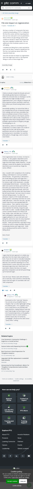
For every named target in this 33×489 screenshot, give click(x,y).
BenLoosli (7, 18)
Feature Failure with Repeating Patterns (13, 346)
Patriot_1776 (7, 151)
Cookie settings (19, 379)
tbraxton (6, 250)
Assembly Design (7, 65)
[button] (2, 3)
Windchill (3, 362)
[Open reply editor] (16, 77)
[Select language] (21, 3)
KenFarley (7, 88)
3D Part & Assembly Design (10, 13)
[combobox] (16, 8)
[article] (16, 116)
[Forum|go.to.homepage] (10, 3)
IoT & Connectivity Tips (8, 355)
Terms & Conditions (7, 379)
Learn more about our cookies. (20, 477)
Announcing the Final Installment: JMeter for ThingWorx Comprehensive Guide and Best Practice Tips (15, 367)
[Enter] (3, 8)
